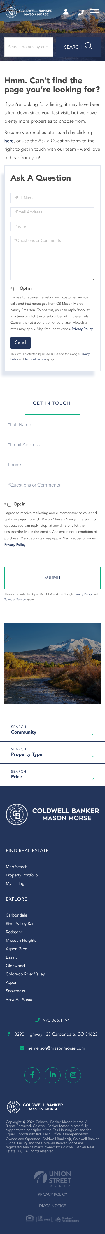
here (9, 141)
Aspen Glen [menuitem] (16, 949)
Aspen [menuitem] (12, 983)
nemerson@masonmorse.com (56, 1048)
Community (23, 732)
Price (16, 777)
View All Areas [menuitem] (19, 1000)
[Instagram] (73, 1075)
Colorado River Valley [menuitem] (25, 974)
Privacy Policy (82, 329)
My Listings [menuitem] (16, 884)
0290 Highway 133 (55, 1034)
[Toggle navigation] (94, 12)
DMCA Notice (52, 1206)
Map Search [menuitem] (16, 867)
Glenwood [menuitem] (15, 966)
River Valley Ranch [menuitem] (22, 924)
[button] (78, 47)
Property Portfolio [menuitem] (22, 876)
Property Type (27, 754)
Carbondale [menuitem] (16, 916)
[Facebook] (32, 1075)
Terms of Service (35, 359)
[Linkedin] (53, 1075)
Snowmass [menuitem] (15, 991)
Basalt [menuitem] (11, 958)
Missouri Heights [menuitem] (21, 941)
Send (20, 342)
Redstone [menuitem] (14, 932)
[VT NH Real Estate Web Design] (52, 1179)
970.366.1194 (81, 13)
